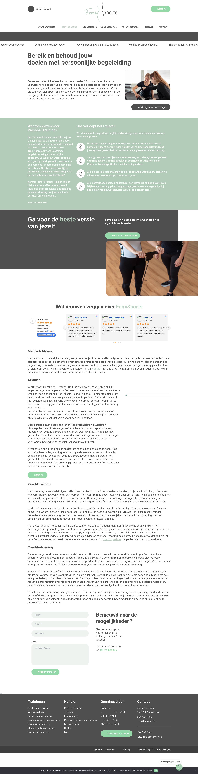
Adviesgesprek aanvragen (152, 107)
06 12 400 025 (43, 8)
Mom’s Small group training (41, 728)
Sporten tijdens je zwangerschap (44, 720)
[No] (195, 770)
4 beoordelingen (163, 749)
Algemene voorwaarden (103, 749)
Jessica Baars (115, 317)
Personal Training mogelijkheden (80, 720)
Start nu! (162, 8)
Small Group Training (38, 708)
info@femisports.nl (147, 721)
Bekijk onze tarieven (37, 202)
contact (96, 368)
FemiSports (42, 319)
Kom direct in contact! (124, 235)
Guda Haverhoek (151, 317)
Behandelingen (71, 724)
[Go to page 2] (116, 342)
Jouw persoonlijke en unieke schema (97, 44)
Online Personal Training (40, 716)
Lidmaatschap (71, 716)
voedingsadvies (112, 539)
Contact (68, 728)
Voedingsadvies (36, 712)
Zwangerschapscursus (39, 732)
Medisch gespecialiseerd (143, 44)
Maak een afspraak (118, 733)
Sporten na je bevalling (39, 724)
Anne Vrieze (79, 317)
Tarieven (68, 712)
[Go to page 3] (118, 342)
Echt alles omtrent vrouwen (50, 44)
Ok (156, 770)
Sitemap (126, 749)
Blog (66, 732)
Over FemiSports (72, 708)
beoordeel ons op (45, 335)
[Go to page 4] (120, 342)
